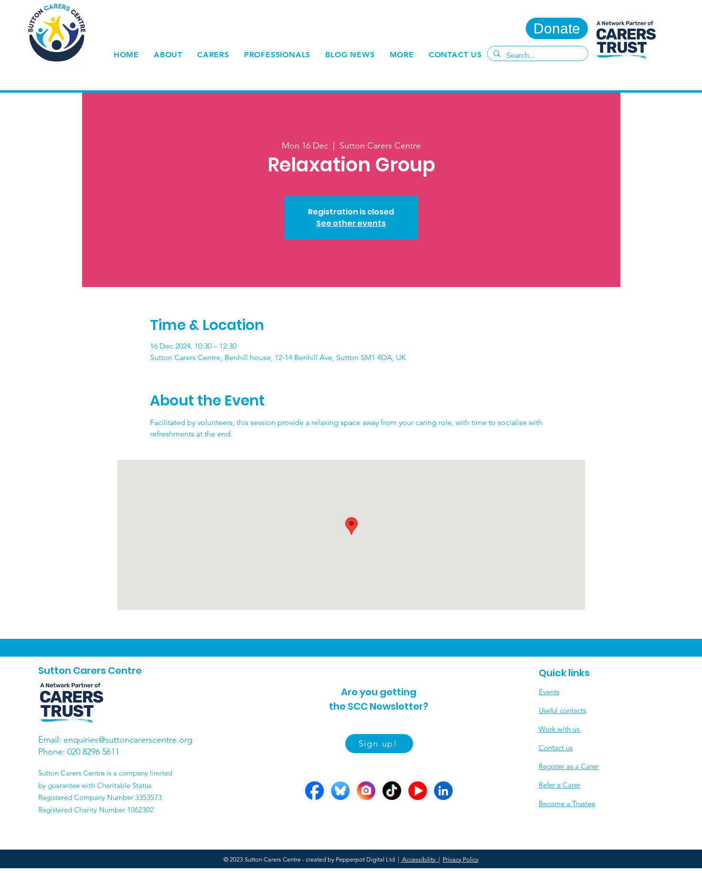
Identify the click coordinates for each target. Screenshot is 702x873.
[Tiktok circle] (392, 790)
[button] (213, 54)
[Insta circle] (366, 790)
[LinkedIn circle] (443, 790)
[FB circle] (314, 790)
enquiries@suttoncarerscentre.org (128, 740)
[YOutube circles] (417, 790)
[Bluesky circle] (340, 790)
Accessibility (419, 859)
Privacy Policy (461, 859)
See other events (351, 223)
